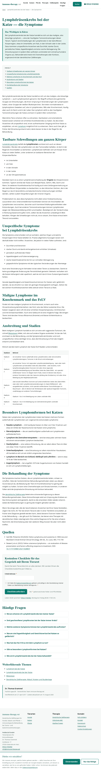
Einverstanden (72, 762)
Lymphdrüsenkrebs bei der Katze (19, 672)
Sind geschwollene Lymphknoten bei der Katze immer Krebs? (32, 620)
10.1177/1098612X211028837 (18, 549)
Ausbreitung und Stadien (15, 79)
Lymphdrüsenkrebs (10, 144)
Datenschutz (82, 726)
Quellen (9, 88)
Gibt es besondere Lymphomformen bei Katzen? (27, 649)
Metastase (10, 676)
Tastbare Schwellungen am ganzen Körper (21, 71)
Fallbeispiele (54, 3)
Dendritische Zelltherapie (60, 717)
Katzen (31, 3)
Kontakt (80, 720)
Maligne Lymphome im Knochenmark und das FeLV (24, 77)
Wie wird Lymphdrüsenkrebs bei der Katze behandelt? (29, 656)
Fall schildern (82, 717)
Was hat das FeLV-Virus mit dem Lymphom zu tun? (27, 643)
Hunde (25, 3)
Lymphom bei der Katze (15, 669)
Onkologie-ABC (57, 720)
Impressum (81, 723)
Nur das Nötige (89, 762)
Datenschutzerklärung (23, 583)
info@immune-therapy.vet (11, 749)
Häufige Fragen (63, 4)
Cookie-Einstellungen (85, 729)
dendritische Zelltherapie (15, 494)
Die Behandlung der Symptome (17, 85)
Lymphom (22, 126)
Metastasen (13, 333)
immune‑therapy (11, 4)
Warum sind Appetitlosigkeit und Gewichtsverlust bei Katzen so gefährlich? (32, 634)
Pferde (38, 3)
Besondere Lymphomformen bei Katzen (20, 82)
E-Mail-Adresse (11, 574)
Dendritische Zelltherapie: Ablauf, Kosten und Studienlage (29, 679)
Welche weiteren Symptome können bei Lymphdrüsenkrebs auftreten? (36, 627)
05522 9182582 (26, 598)
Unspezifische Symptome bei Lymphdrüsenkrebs (23, 74)
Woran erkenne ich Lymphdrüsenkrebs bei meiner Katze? (30, 614)
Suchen (77, 4)
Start (4, 10)
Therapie (45, 3)
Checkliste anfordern (16, 591)
